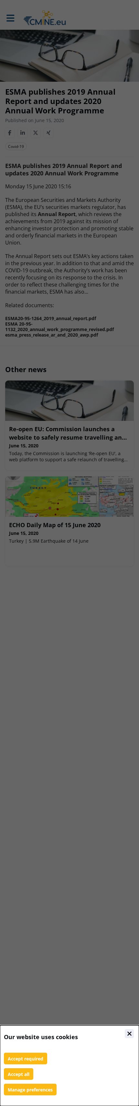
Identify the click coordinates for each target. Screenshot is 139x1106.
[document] (69, 1065)
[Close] (129, 1033)
